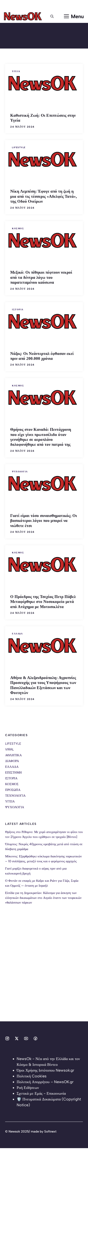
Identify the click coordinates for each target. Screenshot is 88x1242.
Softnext (50, 1131)
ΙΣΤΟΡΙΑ (17, 309)
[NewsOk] (23, 16)
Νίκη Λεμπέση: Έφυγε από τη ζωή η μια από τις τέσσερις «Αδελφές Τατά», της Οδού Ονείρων (43, 196)
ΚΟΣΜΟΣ (18, 228)
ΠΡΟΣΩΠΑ (13, 790)
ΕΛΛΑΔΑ (17, 633)
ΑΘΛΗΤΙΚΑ (13, 755)
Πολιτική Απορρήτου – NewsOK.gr (45, 1082)
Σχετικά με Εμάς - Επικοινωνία (41, 1093)
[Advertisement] (44, 977)
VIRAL (9, 749)
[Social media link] (7, 1038)
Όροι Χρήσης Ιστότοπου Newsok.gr (45, 1070)
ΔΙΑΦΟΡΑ (12, 761)
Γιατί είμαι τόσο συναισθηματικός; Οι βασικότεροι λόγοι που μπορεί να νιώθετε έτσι (43, 520)
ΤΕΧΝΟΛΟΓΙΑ (15, 795)
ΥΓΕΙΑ (16, 71)
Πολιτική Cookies (32, 1076)
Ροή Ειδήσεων (28, 1087)
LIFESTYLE (19, 147)
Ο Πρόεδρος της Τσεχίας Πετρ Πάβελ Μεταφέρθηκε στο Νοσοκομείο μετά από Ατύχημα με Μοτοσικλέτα (43, 601)
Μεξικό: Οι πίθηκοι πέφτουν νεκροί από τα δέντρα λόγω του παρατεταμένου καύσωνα (41, 277)
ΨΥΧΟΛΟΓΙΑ (20, 471)
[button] (52, 16)
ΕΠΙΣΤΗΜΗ (13, 772)
